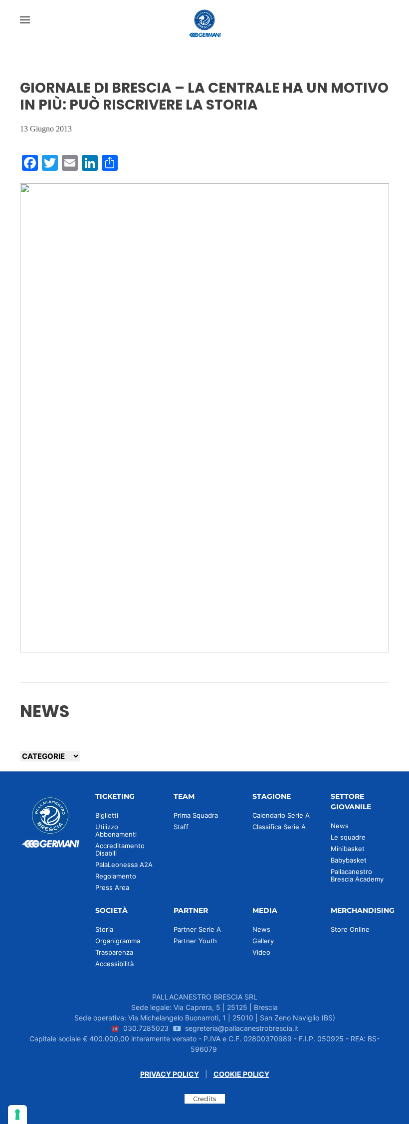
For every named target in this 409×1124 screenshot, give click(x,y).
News (340, 826)
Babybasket (349, 860)
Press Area (112, 887)
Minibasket (348, 849)
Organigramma (117, 941)
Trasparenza (114, 952)
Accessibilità (114, 964)
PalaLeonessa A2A (124, 865)
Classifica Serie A (279, 827)
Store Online (350, 929)
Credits (204, 1099)
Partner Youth (195, 941)
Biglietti (106, 815)
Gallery (263, 941)
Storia (104, 929)
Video (261, 952)
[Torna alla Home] (204, 20)
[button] (25, 20)
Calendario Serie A (281, 815)
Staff (181, 827)
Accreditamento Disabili (120, 849)
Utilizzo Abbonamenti (116, 830)
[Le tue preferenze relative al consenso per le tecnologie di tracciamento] (17, 1114)
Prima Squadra (196, 815)
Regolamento (115, 876)
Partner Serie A (197, 929)
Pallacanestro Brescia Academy (357, 875)
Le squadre (348, 837)
